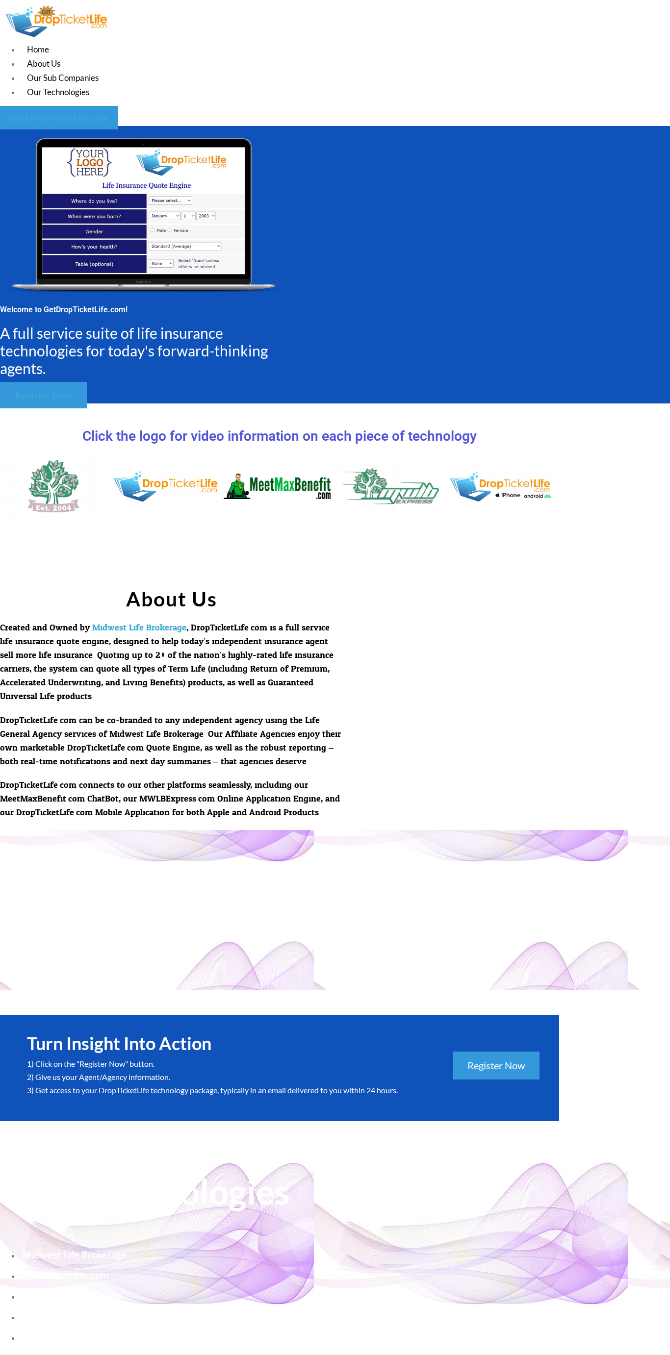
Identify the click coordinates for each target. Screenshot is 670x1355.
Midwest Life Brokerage (139, 627)
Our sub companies (63, 78)
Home (38, 49)
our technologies (58, 92)
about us (43, 63)
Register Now (496, 1065)
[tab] (56, 486)
